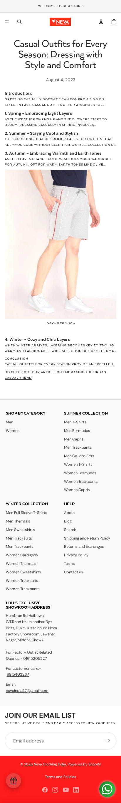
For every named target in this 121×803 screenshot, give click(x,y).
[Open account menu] (101, 21)
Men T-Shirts (75, 422)
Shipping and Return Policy (87, 538)
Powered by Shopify (84, 764)
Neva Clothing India (50, 764)
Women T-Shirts (78, 464)
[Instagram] (55, 789)
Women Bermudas (80, 472)
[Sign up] (107, 741)
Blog (68, 521)
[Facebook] (44, 789)
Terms (69, 563)
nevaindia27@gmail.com (27, 690)
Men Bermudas (77, 430)
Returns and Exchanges (84, 546)
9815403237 (18, 674)
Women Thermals (21, 563)
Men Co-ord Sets (79, 455)
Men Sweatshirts (20, 529)
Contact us (73, 572)
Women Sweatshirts (23, 572)
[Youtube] (65, 789)
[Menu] (7, 22)
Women (12, 430)
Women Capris (77, 489)
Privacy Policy (76, 554)
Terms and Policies (60, 776)
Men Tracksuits (19, 538)
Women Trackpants (81, 481)
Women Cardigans (22, 554)
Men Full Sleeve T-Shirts (26, 512)
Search (70, 529)
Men (9, 422)
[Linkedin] (76, 789)
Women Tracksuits (22, 580)
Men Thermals (18, 521)
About (69, 512)
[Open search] (19, 21)
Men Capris (74, 439)
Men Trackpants (78, 447)
